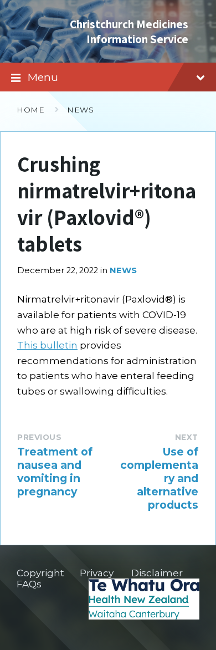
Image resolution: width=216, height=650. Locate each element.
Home (30, 109)
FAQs (29, 584)
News (80, 109)
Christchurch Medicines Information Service (129, 31)
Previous (39, 437)
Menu (43, 77)
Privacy (97, 573)
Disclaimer (157, 573)
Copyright (40, 573)
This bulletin (47, 345)
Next (186, 437)
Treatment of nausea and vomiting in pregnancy (54, 471)
